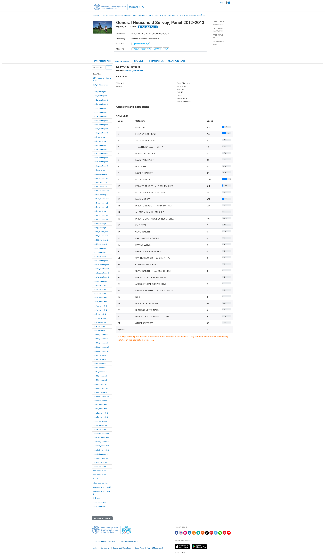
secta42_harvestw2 (100, 462)
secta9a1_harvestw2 (101, 433)
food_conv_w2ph (99, 471)
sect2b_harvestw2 (100, 293)
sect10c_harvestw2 (100, 343)
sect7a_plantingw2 (100, 141)
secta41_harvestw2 (100, 458)
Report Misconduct (155, 548)
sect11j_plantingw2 (100, 228)
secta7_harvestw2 (100, 425)
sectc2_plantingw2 (100, 261)
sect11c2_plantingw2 (101, 199)
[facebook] (176, 532)
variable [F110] (199, 15)
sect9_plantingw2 (100, 170)
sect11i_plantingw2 (100, 223)
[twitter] (216, 532)
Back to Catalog (103, 518)
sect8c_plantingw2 (100, 158)
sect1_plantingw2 (99, 92)
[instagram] (185, 532)
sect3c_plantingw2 (100, 108)
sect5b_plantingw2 (100, 133)
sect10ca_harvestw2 (101, 347)
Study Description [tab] (102, 61)
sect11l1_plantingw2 (100, 236)
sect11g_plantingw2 (100, 215)
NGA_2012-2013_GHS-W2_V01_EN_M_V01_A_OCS (174, 15)
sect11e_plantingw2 (100, 207)
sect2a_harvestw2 (100, 289)
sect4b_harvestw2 (100, 310)
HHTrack (96, 498)
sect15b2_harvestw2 (101, 396)
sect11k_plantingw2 (100, 232)
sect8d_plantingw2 (100, 162)
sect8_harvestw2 (99, 326)
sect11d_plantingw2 (100, 203)
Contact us (105, 548)
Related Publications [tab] (177, 61)
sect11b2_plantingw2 (101, 190)
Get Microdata (149, 27)
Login (222, 3)
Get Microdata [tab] (157, 61)
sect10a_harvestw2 (100, 335)
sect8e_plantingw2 (100, 166)
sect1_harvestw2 (99, 285)
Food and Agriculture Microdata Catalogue (115, 15)
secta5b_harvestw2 (100, 417)
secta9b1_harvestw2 (101, 442)
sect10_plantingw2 (100, 174)
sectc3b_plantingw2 (101, 269)
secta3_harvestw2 (100, 409)
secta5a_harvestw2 (100, 413)
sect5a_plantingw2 (100, 129)
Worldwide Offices (128, 541)
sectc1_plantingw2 (100, 256)
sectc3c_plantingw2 (101, 273)
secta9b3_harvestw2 (101, 450)
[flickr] (181, 532)
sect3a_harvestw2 (100, 298)
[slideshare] (198, 532)
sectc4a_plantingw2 (101, 277)
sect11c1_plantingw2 (101, 195)
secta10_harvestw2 (100, 454)
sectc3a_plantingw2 (101, 265)
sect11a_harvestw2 (100, 355)
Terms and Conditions (122, 548)
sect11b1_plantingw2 (101, 186)
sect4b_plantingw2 (100, 125)
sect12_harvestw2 (100, 376)
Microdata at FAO (136, 7)
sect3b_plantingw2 (100, 104)
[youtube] (229, 532)
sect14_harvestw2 (100, 384)
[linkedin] (189, 532)
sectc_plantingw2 (100, 252)
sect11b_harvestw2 (100, 359)
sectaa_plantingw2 (100, 248)
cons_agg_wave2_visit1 (102, 487)
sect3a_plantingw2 (100, 100)
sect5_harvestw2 (99, 314)
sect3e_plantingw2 (100, 116)
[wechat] (220, 532)
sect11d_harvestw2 (100, 368)
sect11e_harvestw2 (100, 372)
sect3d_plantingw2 (100, 112)
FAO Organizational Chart (105, 541)
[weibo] (224, 532)
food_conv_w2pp (99, 475)
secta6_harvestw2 (100, 421)
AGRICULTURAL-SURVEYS (143, 15)
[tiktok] (207, 532)
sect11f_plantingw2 (100, 211)
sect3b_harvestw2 (100, 302)
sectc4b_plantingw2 (101, 281)
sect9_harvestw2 (99, 330)
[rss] (194, 532)
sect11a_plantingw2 (100, 178)
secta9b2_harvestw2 (101, 446)
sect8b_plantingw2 (100, 153)
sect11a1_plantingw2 (100, 182)
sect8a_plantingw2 (100, 149)
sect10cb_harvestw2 (101, 351)
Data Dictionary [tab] (122, 61)
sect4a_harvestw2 (100, 306)
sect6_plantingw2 (100, 137)
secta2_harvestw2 (100, 405)
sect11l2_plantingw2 (100, 240)
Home (94, 15)
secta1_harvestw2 (100, 401)
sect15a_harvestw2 (100, 388)
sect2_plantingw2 (100, 96)
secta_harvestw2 (99, 502)
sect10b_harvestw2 (100, 339)
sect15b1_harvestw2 (101, 392)
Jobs (95, 548)
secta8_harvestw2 (100, 429)
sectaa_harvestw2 (100, 466)
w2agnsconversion (100, 483)
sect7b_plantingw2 (100, 145)
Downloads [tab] (139, 61)
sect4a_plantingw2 (100, 120)
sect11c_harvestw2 (100, 363)
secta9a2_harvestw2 (101, 438)
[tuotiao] (211, 532)
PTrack (95, 479)
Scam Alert (139, 548)
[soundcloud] (203, 532)
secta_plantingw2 (100, 506)
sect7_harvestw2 (99, 322)
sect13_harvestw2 (100, 380)
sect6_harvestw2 (99, 318)
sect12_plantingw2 (100, 244)
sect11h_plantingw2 (100, 219)
